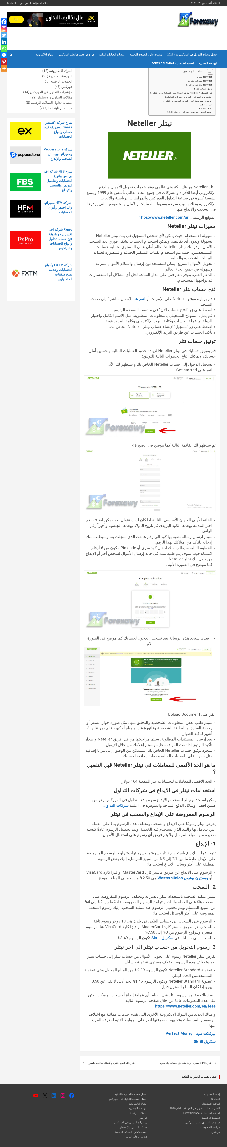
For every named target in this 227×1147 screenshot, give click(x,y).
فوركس (66, 87)
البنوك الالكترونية (45, 54)
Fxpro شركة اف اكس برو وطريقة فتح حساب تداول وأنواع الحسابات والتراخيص (60, 239)
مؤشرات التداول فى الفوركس (51, 92)
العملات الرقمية (61, 81)
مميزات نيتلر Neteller (201, 80)
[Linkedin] (4, 41)
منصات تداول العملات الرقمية (146, 54)
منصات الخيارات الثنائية (112, 54)
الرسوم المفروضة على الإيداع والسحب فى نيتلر (189, 100)
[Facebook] (4, 21)
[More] (4, 68)
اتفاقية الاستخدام (211, 1103)
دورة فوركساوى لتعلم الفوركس (76, 54)
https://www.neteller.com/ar (163, 217)
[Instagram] (4, 28)
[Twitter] (4, 35)
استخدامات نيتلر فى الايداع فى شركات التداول (189, 96)
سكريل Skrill (161, 938)
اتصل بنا (11, 3)
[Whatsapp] (4, 48)
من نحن (24, 3)
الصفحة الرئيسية (211, 1117)
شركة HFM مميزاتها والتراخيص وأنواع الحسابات (58, 207)
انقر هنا (139, 298)
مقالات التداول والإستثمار (54, 97)
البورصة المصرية (208, 63)
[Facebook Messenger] (4, 55)
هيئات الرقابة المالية (58, 108)
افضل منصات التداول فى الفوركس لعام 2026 (192, 54)
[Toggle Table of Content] (208, 72)
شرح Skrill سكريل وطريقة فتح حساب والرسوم (186, 1062)
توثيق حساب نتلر (204, 88)
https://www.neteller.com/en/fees (185, 1006)
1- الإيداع (208, 104)
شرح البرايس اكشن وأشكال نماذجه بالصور (111, 1062)
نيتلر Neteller (205, 76)
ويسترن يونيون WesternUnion (183, 878)
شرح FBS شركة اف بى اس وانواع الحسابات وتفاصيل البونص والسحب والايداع (58, 180)
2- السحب (207, 108)
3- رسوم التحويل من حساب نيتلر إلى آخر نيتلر (191, 112)
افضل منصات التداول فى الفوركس (128, 1099)
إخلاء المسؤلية (40, 3)
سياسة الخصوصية (210, 1127)
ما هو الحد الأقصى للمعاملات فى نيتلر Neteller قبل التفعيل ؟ (182, 93)
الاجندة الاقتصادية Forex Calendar (173, 63)
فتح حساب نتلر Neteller (200, 84)
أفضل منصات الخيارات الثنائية (199, 1076)
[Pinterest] (4, 61)
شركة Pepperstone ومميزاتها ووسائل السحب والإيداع (58, 154)
